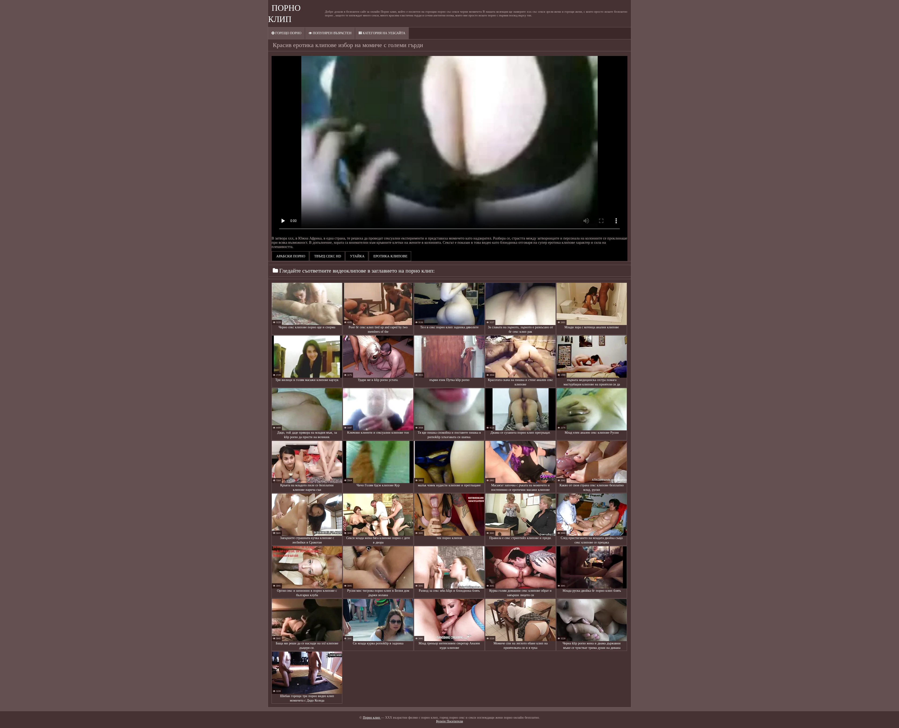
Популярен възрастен (331, 33)
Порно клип (372, 717)
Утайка (357, 256)
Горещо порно (287, 33)
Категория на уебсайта (383, 33)
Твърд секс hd (327, 256)
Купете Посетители (449, 721)
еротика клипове (389, 256)
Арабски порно (290, 256)
